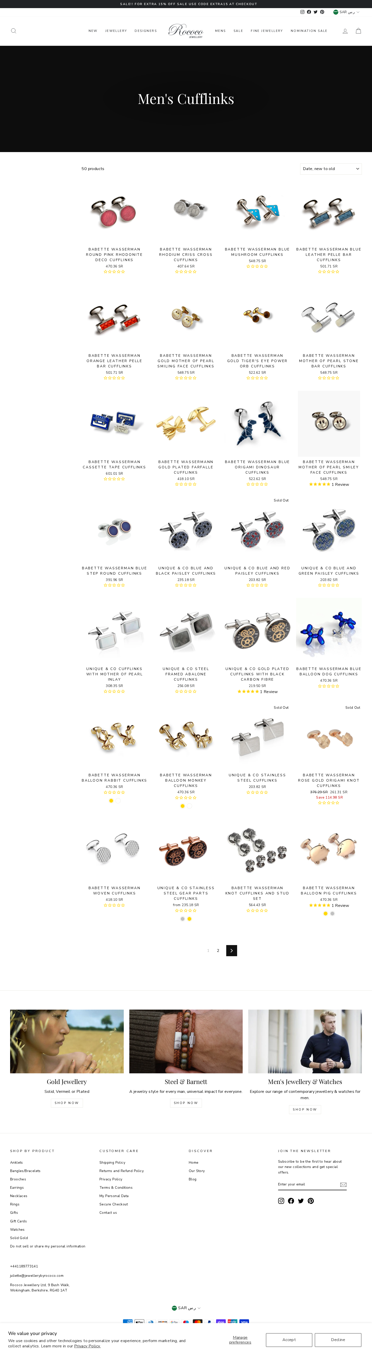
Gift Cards (18, 1221)
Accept (289, 1340)
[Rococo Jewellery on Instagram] (281, 1201)
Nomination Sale (309, 31)
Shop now (186, 1103)
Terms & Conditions (116, 1187)
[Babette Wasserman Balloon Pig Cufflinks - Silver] (332, 913)
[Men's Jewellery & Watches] (305, 1041)
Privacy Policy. (87, 1346)
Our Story (197, 1170)
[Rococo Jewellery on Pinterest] (311, 1201)
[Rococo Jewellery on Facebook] (291, 1201)
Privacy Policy (110, 1179)
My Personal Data (114, 1196)
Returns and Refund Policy (121, 1170)
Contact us (108, 1212)
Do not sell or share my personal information (48, 1246)
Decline (338, 1340)
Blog (193, 1179)
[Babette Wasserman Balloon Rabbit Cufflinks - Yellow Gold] (111, 800)
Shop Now (67, 1103)
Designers (146, 31)
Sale (238, 31)
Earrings (17, 1187)
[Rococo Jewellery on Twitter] (301, 1201)
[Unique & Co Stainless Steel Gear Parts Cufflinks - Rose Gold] (189, 918)
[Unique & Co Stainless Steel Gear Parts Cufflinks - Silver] (182, 918)
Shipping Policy (112, 1162)
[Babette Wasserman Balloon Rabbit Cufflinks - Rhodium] (118, 800)
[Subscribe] (343, 1184)
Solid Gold (19, 1238)
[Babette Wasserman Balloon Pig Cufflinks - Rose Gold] (325, 913)
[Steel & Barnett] (186, 1041)
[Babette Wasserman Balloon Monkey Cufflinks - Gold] (182, 806)
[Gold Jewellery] (67, 1041)
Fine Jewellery (267, 31)
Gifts (14, 1212)
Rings (14, 1204)
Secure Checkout (113, 1204)
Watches (17, 1229)
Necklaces (19, 1196)
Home (194, 1162)
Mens (220, 31)
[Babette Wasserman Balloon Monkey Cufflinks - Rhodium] (189, 806)
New (93, 31)
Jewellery (116, 31)
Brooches (18, 1179)
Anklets (16, 1162)
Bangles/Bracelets (25, 1170)
